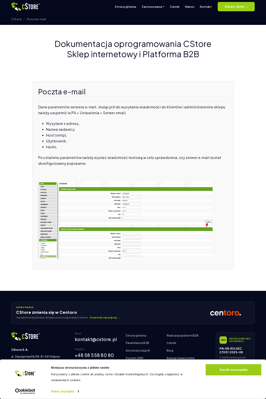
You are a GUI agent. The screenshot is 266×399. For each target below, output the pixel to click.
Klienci (190, 6)
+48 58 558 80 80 (94, 355)
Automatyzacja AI (138, 350)
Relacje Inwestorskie (181, 358)
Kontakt (206, 6)
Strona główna (125, 6)
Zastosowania (152, 6)
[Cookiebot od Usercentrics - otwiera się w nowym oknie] (25, 391)
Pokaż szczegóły (62, 391)
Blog (170, 350)
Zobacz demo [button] (235, 6)
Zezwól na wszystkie (233, 369)
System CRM (134, 358)
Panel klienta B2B (137, 343)
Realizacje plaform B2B (182, 335)
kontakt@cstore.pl (96, 339)
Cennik (175, 6)
